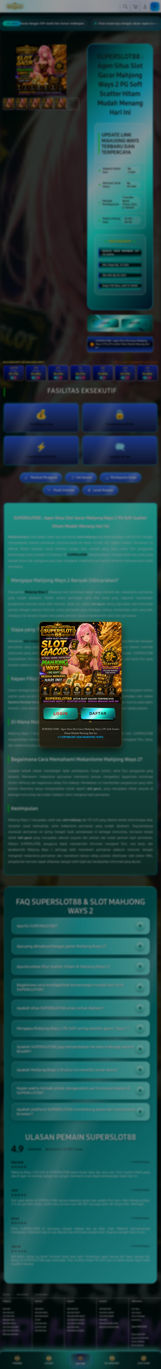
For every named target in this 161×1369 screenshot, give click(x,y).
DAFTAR (98, 713)
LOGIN (61, 713)
